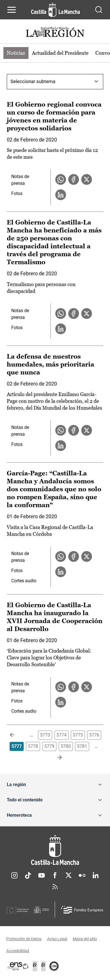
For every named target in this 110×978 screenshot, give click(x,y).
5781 (82, 746)
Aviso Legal (57, 939)
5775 (78, 735)
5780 (66, 746)
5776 (94, 735)
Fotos (17, 193)
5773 (45, 735)
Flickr (82, 875)
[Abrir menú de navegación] (12, 10)
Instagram (14, 875)
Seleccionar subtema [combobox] (32, 81)
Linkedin (95, 875)
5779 (49, 746)
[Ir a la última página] (55, 757)
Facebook (55, 875)
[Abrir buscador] (98, 9)
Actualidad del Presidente (60, 53)
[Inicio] (55, 850)
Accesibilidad (17, 951)
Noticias (16, 53)
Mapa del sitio (85, 939)
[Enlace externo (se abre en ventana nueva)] (43, 966)
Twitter (68, 875)
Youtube (41, 875)
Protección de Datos (23, 939)
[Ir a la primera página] (17, 735)
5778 (33, 746)
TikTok (28, 875)
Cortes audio (23, 580)
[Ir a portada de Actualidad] (55, 32)
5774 (61, 735)
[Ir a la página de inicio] (55, 9)
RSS (55, 886)
